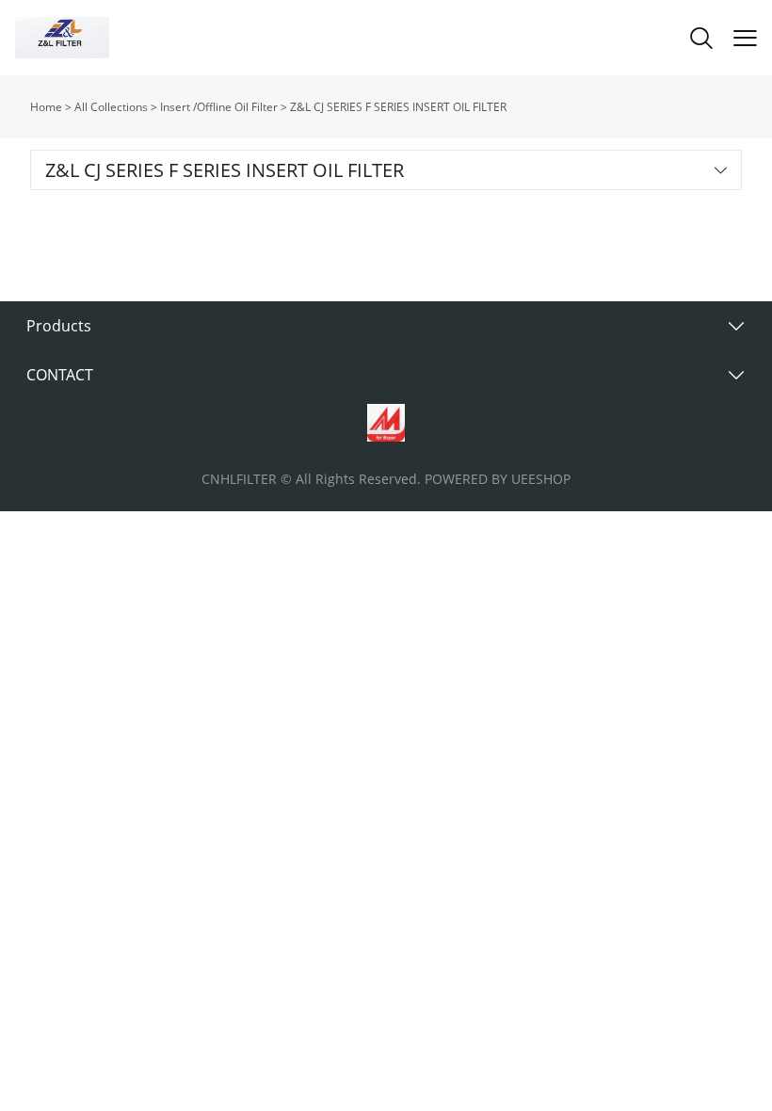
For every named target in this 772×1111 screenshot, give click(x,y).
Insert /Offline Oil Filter (219, 107)
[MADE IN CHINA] (386, 423)
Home (46, 107)
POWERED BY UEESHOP (498, 479)
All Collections (111, 107)
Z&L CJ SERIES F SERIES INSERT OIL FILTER (398, 107)
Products (58, 325)
